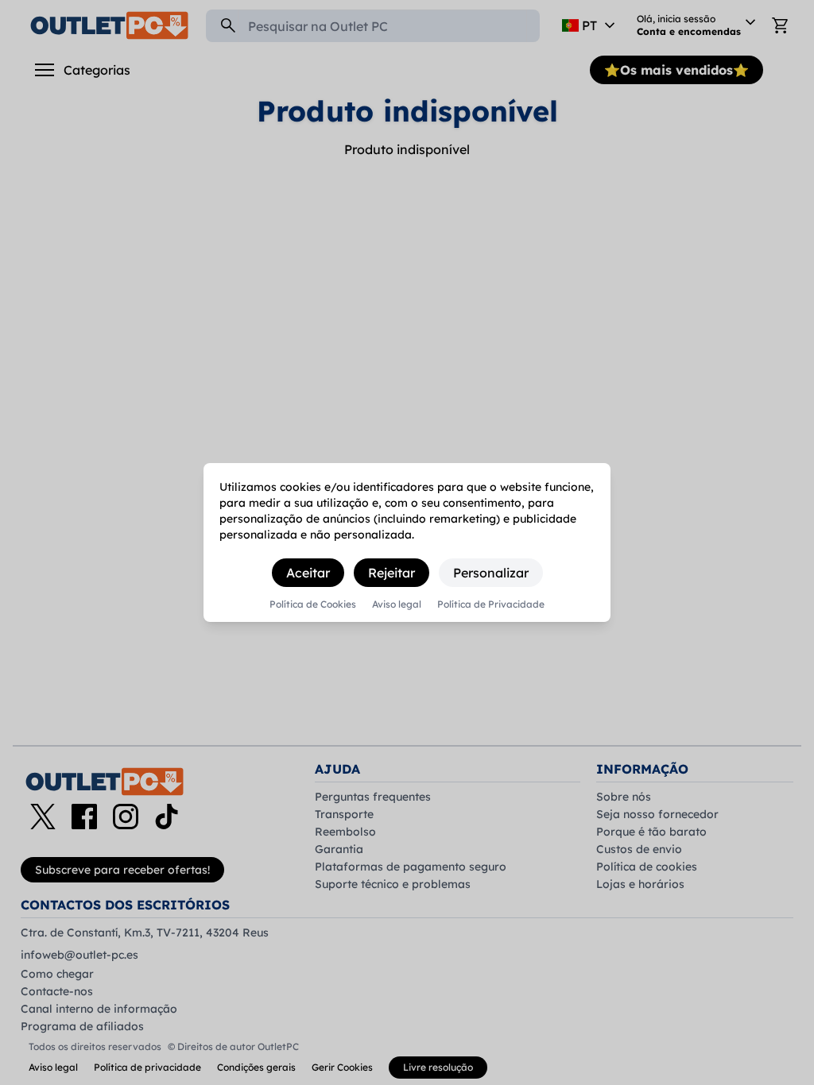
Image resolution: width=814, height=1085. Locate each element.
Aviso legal (396, 604)
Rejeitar (391, 573)
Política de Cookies (312, 604)
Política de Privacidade (491, 604)
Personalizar (491, 573)
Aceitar (308, 573)
